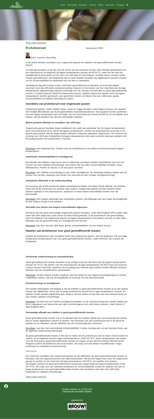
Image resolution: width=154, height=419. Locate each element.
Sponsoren (109, 5)
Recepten (83, 5)
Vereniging (72, 5)
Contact (92, 5)
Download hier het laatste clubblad (77, 391)
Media (100, 5)
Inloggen (120, 5)
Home (63, 5)
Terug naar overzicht (36, 42)
